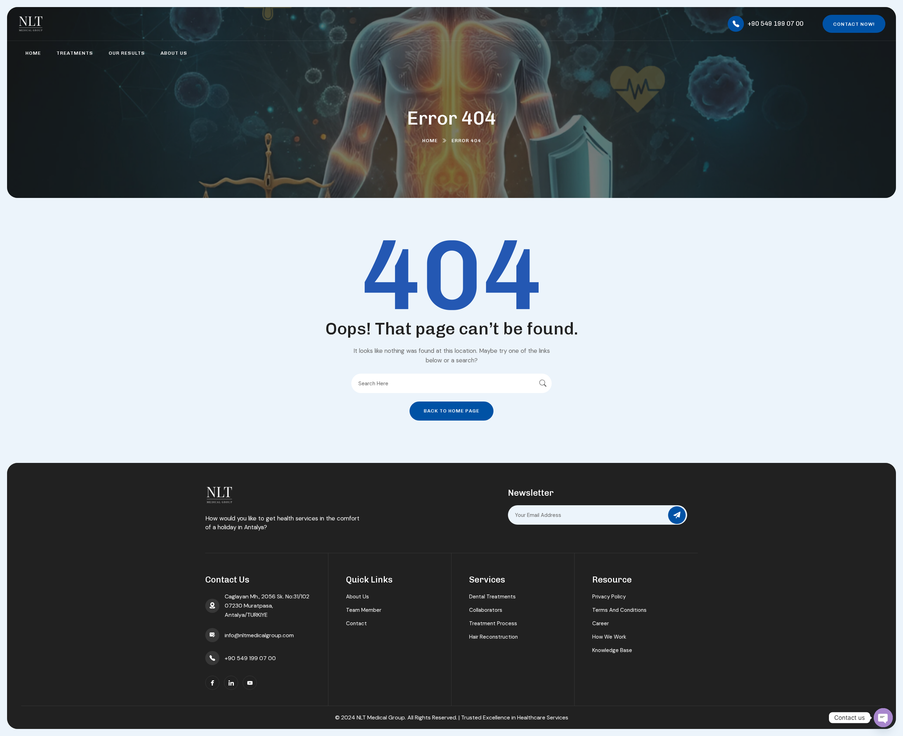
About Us (173, 53)
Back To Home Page (451, 411)
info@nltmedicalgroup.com (259, 635)
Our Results (127, 53)
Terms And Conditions (619, 610)
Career (600, 623)
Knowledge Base (612, 650)
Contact (356, 623)
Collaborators (485, 610)
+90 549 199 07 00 (775, 24)
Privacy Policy (609, 596)
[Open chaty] (883, 717)
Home (33, 53)
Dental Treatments (492, 596)
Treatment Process (493, 623)
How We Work (609, 636)
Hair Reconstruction (493, 636)
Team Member (363, 610)
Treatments (74, 53)
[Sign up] (677, 515)
